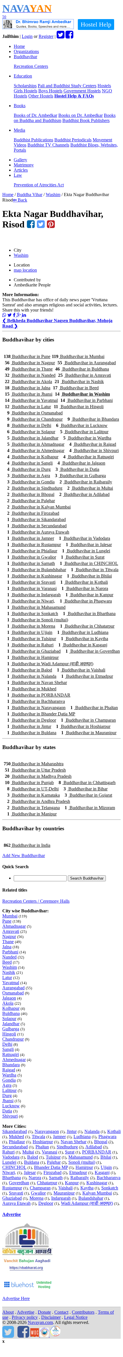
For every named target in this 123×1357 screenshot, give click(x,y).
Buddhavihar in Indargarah (34, 594)
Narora (35, 1177)
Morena (36, 1198)
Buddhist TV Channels (48, 145)
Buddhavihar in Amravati (84, 375)
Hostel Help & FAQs (74, 95)
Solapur (9, 1018)
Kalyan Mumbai (97, 1193)
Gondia (9, 1080)
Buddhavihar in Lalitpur (84, 431)
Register (46, 36)
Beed (7, 962)
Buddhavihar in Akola (28, 381)
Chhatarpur (47, 1182)
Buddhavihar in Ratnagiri (88, 456)
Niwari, (9, 1172)
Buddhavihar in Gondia (31, 481)
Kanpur (72, 1182)
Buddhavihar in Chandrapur (35, 419)
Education (23, 76)
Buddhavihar (25, 56)
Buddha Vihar (29, 194)
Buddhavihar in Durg (29, 469)
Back (20, 200)
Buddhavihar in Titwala (94, 569)
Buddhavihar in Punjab (29, 782)
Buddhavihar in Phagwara (86, 601)
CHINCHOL (14, 1167)
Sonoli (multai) (81, 1162)
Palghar (54, 1162)
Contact (61, 1312)
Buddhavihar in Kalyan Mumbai (39, 506)
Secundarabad (15, 1146)
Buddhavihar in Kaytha (84, 638)
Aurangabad (13, 987)
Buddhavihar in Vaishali (81, 670)
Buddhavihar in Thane (29, 369)
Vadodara (10, 1157)
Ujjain (106, 1167)
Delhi (7, 1044)
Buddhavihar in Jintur (29, 726)
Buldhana (11, 1013)
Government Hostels (82, 90)
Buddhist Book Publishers (86, 120)
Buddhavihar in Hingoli (79, 406)
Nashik (8, 972)
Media (19, 130)
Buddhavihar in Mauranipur (88, 732)
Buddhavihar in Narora (84, 588)
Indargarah (61, 1198)
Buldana (31, 1162)
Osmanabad (13, 992)
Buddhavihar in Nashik (79, 381)
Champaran (40, 1187)
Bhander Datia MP (51, 1167)
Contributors (83, 1312)
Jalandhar (10, 1023)
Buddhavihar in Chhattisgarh (87, 782)
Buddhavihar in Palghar (31, 500)
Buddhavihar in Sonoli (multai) (37, 619)
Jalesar (30, 1172)
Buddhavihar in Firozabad (33, 513)
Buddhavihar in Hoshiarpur (83, 726)
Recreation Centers (31, 66)
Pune (6, 921)
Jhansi (7, 1100)
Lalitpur (9, 1090)
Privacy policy (25, 1317)
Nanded (9, 957)
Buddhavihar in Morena (31, 626)
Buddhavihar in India (27, 845)
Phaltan (42, 1146)
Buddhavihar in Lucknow (82, 425)
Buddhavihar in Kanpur (89, 594)
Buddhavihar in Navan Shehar (37, 682)
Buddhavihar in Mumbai (78, 356)
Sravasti (16, 1193)
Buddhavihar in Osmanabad (35, 412)
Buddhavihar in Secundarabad (37, 525)
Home (19, 46)
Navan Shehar (73, 1141)
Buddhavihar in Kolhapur (32, 456)
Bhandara (11, 1064)
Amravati (10, 931)
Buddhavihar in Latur (28, 406)
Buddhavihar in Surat (82, 557)
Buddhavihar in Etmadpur (87, 676)
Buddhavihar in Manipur (32, 813)
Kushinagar (96, 1182)
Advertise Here (16, 1298)
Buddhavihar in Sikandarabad (36, 519)
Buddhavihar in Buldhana (82, 369)
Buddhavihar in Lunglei (86, 550)
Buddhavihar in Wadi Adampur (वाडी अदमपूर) (50, 663)
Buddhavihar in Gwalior (31, 557)
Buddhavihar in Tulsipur (31, 638)
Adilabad (93, 1146)
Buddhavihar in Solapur (31, 431)
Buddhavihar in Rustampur (34, 544)
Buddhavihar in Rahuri (30, 644)
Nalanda (92, 1131)
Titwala (38, 1136)
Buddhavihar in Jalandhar (32, 438)
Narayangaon (47, 1131)
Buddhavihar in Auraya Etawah (38, 532)
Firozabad (52, 1172)
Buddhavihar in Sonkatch (32, 613)
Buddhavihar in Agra (28, 475)
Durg (7, 1095)
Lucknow (11, 1105)
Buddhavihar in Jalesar (89, 544)
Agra (6, 1085)
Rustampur (12, 1187)
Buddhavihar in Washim (82, 394)
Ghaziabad (12, 1198)
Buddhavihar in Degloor (31, 720)
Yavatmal (10, 982)
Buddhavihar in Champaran (88, 720)
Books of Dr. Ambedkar (35, 115)
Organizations (26, 51)
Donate (44, 1312)
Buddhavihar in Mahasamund (36, 607)
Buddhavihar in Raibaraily (85, 481)
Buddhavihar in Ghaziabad (34, 651)
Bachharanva (108, 1177)
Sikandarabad (14, 1131)
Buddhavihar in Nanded (30, 375)
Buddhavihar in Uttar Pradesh (35, 770)
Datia (7, 1110)
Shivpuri (10, 1116)
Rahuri (8, 1152)
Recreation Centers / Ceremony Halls (36, 901)
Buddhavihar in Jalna (27, 387)
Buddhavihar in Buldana (31, 732)
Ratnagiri (10, 1054)
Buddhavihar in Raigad (92, 444)
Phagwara (107, 1136)
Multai (28, 1152)
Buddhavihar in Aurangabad (86, 362)
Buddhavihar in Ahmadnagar (35, 444)
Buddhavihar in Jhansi (28, 394)
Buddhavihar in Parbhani (86, 400)
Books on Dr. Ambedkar (80, 115)
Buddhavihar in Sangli (30, 463)
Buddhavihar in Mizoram (90, 807)
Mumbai (9, 916)
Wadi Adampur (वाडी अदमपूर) (87, 1203)
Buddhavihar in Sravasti (31, 582)
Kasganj (102, 1172)
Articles (21, 170)
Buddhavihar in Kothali (84, 582)
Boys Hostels (50, 90)
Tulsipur (53, 1157)
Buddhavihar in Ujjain (29, 632)
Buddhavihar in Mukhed (31, 688)
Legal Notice (76, 1317)
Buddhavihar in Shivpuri (94, 450)
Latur (7, 977)
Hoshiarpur (43, 1141)
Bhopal (100, 1141)
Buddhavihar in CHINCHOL (89, 563)
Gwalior (38, 1193)
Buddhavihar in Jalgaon (81, 463)
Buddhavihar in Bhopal (30, 494)
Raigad (8, 1069)
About (8, 1312)
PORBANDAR (96, 1152)
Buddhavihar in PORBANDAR (38, 695)
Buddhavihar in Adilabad (84, 494)
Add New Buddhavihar (23, 855)
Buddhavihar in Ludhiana (82, 632)
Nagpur (9, 936)
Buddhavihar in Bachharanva (36, 701)
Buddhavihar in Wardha (87, 438)
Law (18, 175)
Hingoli (9, 1034)
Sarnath (56, 1177)
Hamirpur (84, 1167)
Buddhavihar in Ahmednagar (35, 450)
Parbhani (10, 951)
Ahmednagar (14, 1059)
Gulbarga (10, 1028)
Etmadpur (78, 1172)
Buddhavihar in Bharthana (89, 613)
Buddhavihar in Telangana (33, 807)
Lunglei (9, 1162)
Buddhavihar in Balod (29, 670)
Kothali (114, 1131)
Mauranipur (64, 1193)
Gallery (20, 159)
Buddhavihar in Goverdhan (93, 651)
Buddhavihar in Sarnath (31, 563)
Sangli (8, 1049)
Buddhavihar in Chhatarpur (87, 626)
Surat (69, 1152)
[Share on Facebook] (15, 315)
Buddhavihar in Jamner (30, 538)
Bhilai (105, 1157)
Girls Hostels (25, 90)
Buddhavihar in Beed (76, 387)
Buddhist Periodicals (73, 139)
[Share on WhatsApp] (4, 315)
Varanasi (49, 1152)
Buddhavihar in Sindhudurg (34, 488)
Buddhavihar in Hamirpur (33, 657)
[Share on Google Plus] (19, 315)
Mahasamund (80, 1157)
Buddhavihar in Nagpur (30, 362)
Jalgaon (9, 998)
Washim (53, 194)
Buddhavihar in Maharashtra (34, 763)
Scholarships (25, 85)
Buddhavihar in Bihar (86, 788)
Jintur (72, 1131)
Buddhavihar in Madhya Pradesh (38, 776)
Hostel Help (96, 24)
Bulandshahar (90, 1198)
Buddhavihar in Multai (90, 488)
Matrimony (24, 164)
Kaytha (87, 1187)
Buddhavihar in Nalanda (31, 676)
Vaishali (65, 1187)
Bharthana (11, 1177)
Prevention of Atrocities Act (39, 184)
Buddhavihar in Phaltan (94, 707)
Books (19, 105)
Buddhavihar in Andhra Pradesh (38, 801)
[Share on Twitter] (9, 315)
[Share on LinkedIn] (24, 315)
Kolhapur (10, 1008)
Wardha (9, 1075)
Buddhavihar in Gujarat (88, 795)
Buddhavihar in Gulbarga (80, 475)
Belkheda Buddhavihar (28, 320)
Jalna (6, 946)
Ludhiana (82, 1136)
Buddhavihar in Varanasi (32, 588)
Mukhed (16, 1136)
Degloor (45, 1203)
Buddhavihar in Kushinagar (34, 575)
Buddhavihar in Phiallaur (32, 550)
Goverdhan (19, 1182)
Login (27, 36)
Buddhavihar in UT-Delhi (33, 788)
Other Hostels (40, 95)
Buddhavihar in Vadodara (84, 538)
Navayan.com (40, 1322)
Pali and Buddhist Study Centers (67, 85)
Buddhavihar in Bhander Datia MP (41, 713)
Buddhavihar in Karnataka (33, 795)
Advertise (11, 1214)
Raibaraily (79, 1177)
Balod (32, 1157)
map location (25, 270)
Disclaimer (51, 1317)
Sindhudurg (67, 1146)
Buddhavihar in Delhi (29, 425)
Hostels (104, 85)
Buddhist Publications (33, 139)
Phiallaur (17, 1141)
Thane (8, 941)
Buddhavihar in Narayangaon (36, 707)
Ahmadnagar (14, 926)
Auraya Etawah (16, 1203)
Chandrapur (13, 1039)
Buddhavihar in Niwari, (31, 601)
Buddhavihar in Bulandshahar (36, 569)
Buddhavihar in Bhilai (89, 575)
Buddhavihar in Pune (27, 356)
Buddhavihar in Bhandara (93, 419)
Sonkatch (109, 1187)
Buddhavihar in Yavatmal (31, 400)
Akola (7, 1003)
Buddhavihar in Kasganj (82, 644)
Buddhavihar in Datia (77, 469)
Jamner (59, 1136)
